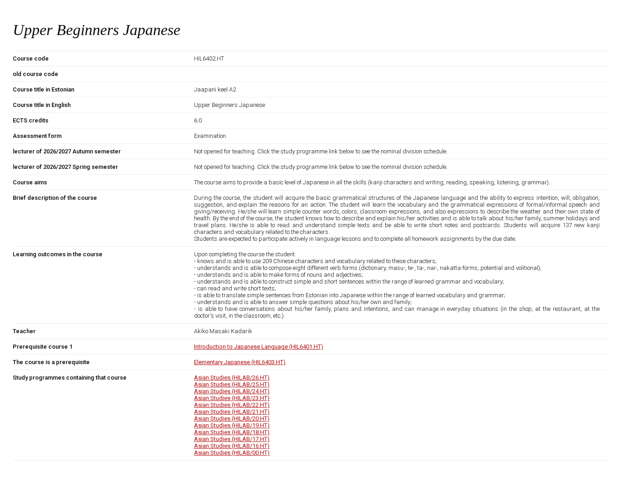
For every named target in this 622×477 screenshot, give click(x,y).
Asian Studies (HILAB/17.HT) (232, 439)
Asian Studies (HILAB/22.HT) (232, 404)
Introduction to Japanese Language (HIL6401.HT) (258, 346)
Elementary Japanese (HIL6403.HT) (240, 362)
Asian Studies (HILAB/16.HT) (232, 445)
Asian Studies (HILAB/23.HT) (232, 398)
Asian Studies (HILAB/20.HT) (232, 418)
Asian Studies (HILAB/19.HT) (232, 425)
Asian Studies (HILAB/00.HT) (232, 452)
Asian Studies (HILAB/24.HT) (232, 391)
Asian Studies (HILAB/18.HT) (232, 432)
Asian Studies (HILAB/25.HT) (232, 384)
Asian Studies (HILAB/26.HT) (232, 377)
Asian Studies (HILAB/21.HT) (232, 411)
